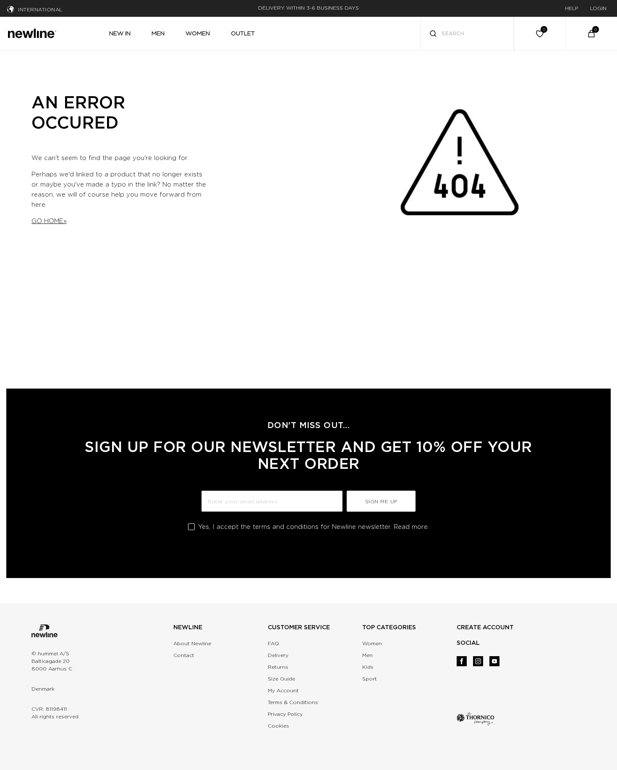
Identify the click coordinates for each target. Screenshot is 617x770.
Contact (183, 655)
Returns (278, 667)
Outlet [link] (243, 33)
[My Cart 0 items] (591, 33)
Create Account (485, 627)
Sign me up (381, 501)
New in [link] (120, 33)
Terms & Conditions (293, 702)
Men (367, 655)
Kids (368, 667)
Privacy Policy (285, 714)
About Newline (192, 643)
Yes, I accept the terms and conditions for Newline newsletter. (313, 527)
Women (372, 643)
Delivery (278, 655)
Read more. (411, 527)
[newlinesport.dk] (32, 32)
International (40, 9)
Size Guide (281, 678)
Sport (369, 678)
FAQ (273, 643)
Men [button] (158, 33)
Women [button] (198, 33)
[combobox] (467, 33)
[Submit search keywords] (433, 34)
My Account (283, 690)
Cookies (278, 726)
